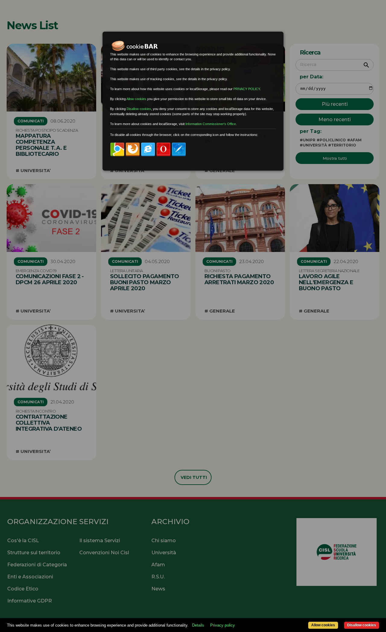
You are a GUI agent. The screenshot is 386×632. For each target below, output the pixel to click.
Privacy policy (222, 625)
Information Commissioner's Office (210, 124)
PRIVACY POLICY (246, 89)
